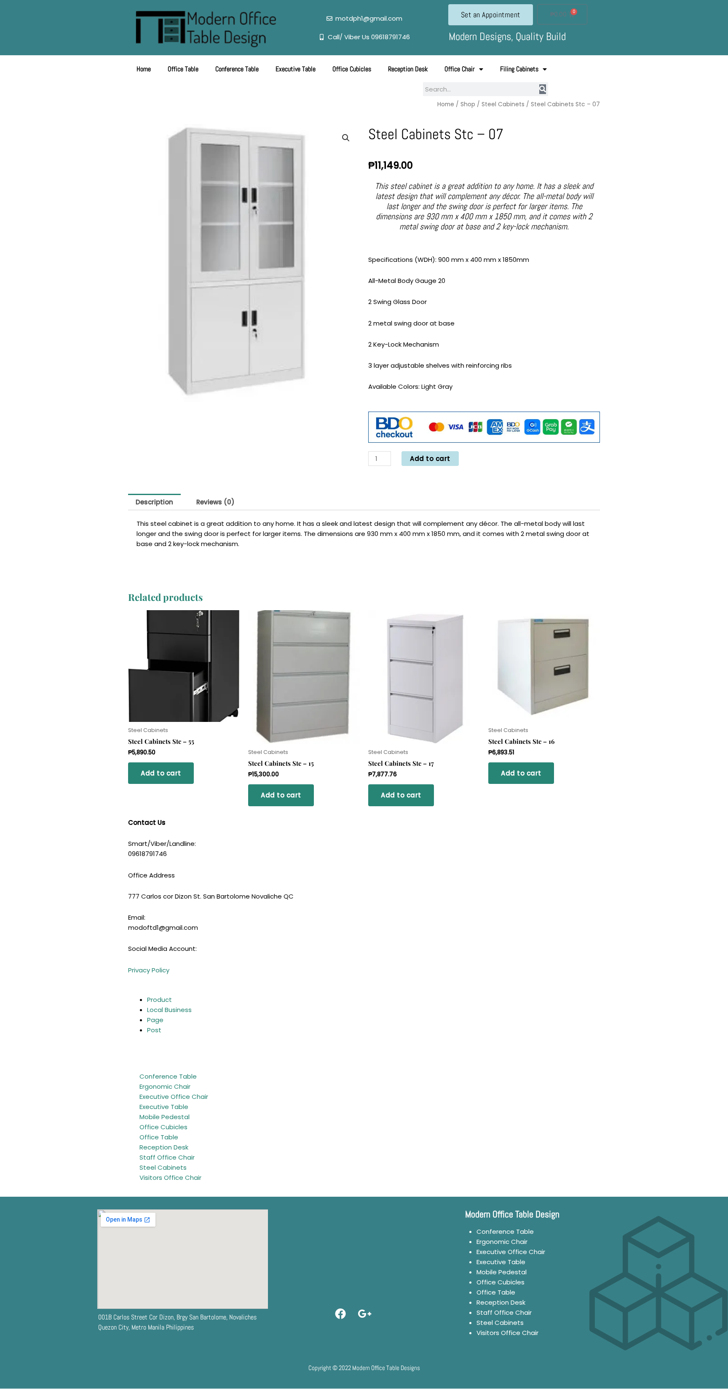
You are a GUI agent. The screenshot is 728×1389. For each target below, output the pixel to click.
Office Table (183, 69)
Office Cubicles (351, 69)
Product (159, 999)
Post (154, 1030)
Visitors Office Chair (170, 1177)
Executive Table (296, 69)
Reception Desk (408, 69)
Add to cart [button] (161, 773)
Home (143, 69)
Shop (467, 104)
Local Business (169, 1009)
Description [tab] (154, 502)
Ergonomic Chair (164, 1086)
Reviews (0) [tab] (215, 502)
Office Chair (459, 69)
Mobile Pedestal (164, 1116)
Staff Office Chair (167, 1157)
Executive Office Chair (173, 1096)
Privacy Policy (148, 970)
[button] (345, 137)
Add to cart (430, 458)
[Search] (542, 89)
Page (155, 1019)
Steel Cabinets (503, 104)
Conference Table (237, 69)
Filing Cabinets (519, 69)
